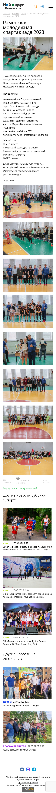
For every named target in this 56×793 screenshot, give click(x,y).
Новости (15, 13)
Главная (6, 13)
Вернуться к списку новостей (20, 488)
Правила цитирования (28, 782)
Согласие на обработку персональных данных (28, 785)
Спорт (23, 13)
